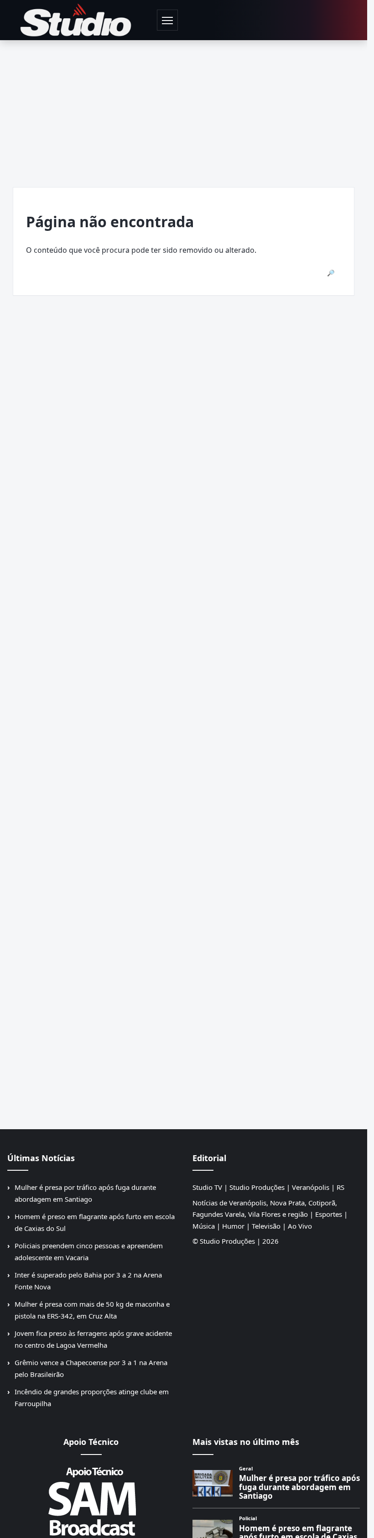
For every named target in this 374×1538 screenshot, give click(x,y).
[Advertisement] (187, 108)
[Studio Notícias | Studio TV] (75, 20)
